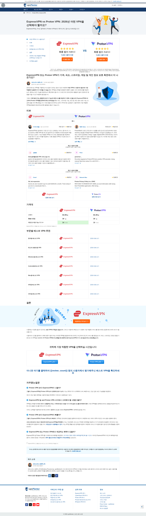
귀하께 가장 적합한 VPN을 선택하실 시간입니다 (37, 57)
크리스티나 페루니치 (37, 82)
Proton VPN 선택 (95, 362)
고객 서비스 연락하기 (106, 495)
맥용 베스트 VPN (55, 497)
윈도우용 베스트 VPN (56, 495)
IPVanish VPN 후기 (80, 502)
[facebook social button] (26, 504)
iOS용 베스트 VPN (55, 499)
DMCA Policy (103, 506)
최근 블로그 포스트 (55, 493)
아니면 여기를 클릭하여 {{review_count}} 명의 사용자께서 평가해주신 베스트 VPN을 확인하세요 (73, 372)
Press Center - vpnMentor (107, 504)
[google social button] (34, 504)
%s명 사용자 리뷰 (67, 55)
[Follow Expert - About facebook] (56, 475)
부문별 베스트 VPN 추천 (36, 49)
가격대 (31, 46)
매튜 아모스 (83, 127)
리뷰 (70, 9)
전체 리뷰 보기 (49, 197)
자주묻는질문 (33, 61)
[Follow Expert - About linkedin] (49, 475)
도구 (50, 9)
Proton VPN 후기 (80, 497)
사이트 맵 (102, 502)
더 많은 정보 (67, 59)
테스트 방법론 (104, 508)
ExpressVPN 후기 (80, 493)
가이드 (82, 9)
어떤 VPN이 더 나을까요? (37, 39)
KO (120, 5)
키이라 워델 (36, 127)
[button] (3, 5)
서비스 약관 (103, 499)
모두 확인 (31, 141)
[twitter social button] (30, 504)
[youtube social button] (37, 504)
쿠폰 (60, 9)
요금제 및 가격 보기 (81, 321)
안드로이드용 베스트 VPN (57, 502)
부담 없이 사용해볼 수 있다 (54, 424)
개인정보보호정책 (105, 497)
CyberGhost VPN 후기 (81, 495)
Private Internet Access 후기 (83, 499)
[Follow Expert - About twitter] (53, 475)
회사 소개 (102, 493)
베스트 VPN (37, 9)
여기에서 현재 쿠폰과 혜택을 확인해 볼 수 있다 (78, 435)
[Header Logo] (30, 5)
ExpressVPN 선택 (49, 362)
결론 (30, 52)
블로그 (26, 9)
